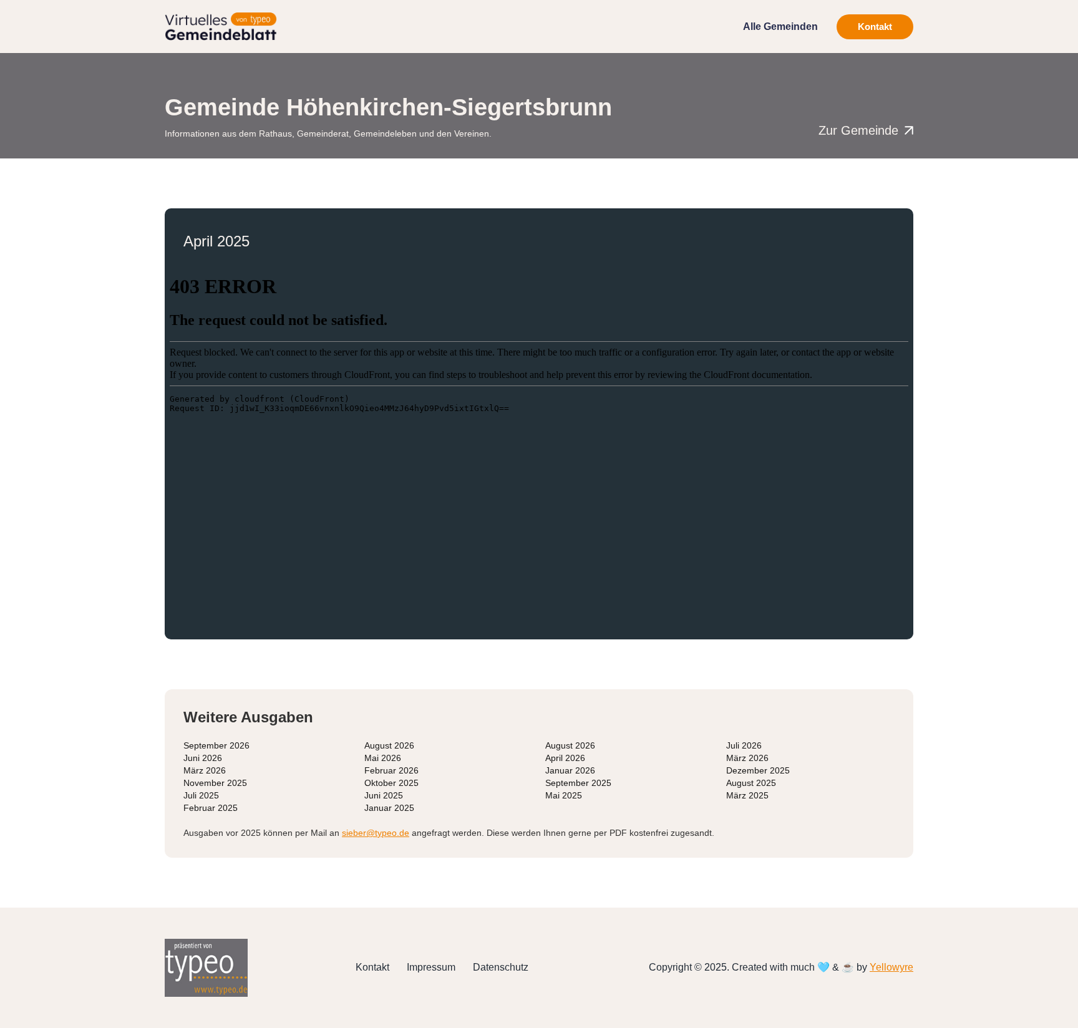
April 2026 (565, 758)
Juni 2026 (202, 758)
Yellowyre (891, 967)
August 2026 (389, 745)
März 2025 (747, 795)
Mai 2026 (382, 758)
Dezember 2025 (758, 770)
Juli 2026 (744, 745)
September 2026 (216, 745)
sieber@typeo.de (375, 833)
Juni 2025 (383, 795)
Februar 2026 (391, 770)
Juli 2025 (201, 795)
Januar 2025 (389, 808)
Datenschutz (500, 967)
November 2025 (215, 783)
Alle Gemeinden (780, 26)
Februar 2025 (210, 808)
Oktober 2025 (391, 783)
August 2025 (751, 783)
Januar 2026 (570, 770)
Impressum (431, 967)
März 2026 (747, 758)
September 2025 (578, 783)
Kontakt (875, 26)
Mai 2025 (563, 795)
